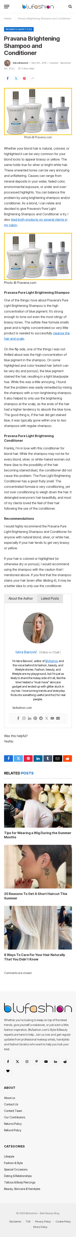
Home (7, 18)
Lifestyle (9, 1156)
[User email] (58, 718)
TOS (28, 1221)
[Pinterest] (35, 718)
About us (9, 1098)
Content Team (13, 1110)
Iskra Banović (20, 62)
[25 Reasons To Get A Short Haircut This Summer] (38, 866)
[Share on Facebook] (7, 78)
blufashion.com (22, 707)
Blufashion (51, 661)
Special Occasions (15, 1169)
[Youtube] (52, 718)
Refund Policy (12, 1130)
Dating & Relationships (18, 1176)
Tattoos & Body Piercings (19, 1182)
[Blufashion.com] (38, 6)
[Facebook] (18, 718)
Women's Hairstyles (19, 29)
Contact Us (11, 1104)
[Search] (70, 6)
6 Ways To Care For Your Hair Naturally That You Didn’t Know (34, 957)
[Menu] (6, 6)
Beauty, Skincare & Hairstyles (22, 1189)
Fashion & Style (13, 1163)
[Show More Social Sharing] (32, 78)
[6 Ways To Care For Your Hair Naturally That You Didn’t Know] (38, 928)
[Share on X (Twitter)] (16, 78)
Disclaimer (15, 1221)
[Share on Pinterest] (24, 78)
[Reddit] (41, 718)
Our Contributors (14, 1117)
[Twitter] (46, 718)
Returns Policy (13, 1123)
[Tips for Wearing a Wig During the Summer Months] (38, 805)
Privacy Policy (43, 1221)
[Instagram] (24, 718)
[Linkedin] (29, 718)
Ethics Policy (40, 1227)
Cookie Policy (63, 1221)
